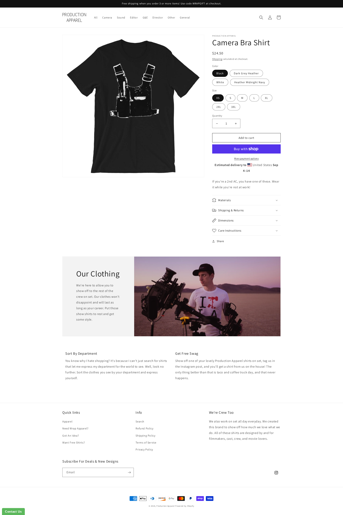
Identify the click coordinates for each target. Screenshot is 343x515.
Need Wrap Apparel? (75, 428)
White (220, 82)
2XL (218, 107)
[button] (261, 17)
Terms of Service (146, 442)
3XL (233, 107)
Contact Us (13, 511)
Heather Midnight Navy (249, 82)
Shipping (217, 58)
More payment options (246, 158)
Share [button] (220, 241)
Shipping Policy (145, 435)
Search (140, 421)
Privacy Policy (144, 449)
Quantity (217, 115)
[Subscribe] (129, 472)
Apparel (67, 421)
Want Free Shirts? (73, 442)
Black (220, 73)
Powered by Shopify (184, 506)
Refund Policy (144, 428)
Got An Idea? (70, 435)
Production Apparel (165, 506)
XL (266, 98)
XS (218, 98)
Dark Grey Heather (246, 73)
